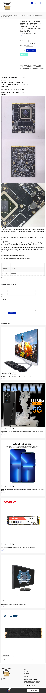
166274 (21, 69)
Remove (10, 689)
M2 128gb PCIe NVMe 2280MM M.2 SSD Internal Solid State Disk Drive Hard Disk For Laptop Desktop (19, 659)
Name (2, 291)
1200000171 (29, 66)
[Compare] (15, 373)
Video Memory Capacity (24, 43)
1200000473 (37, 68)
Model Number (23, 45)
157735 (41, 68)
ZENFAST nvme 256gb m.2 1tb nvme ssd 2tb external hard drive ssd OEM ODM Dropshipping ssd (18, 547)
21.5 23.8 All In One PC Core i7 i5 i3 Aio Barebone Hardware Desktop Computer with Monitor (17, 376)
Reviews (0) (22, 77)
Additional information (13, 77)
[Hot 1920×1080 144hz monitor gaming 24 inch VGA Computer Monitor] (23, 556)
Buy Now (24, 54)
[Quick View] (10, 373)
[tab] (4, 78)
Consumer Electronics (37, 65)
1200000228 (22, 68)
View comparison (32, 690)
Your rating (3, 288)
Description (4, 77)
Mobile (25, 669)
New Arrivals (26, 671)
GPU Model (22, 40)
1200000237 (27, 68)
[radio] (26, 41)
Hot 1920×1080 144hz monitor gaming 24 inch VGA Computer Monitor (13, 604)
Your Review (3, 299)
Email (2, 294)
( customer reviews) (28, 33)
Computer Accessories (28, 65)
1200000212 (39, 66)
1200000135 (24, 66)
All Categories (26, 673)
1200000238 (32, 68)
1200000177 (34, 66)
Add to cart (31, 50)
